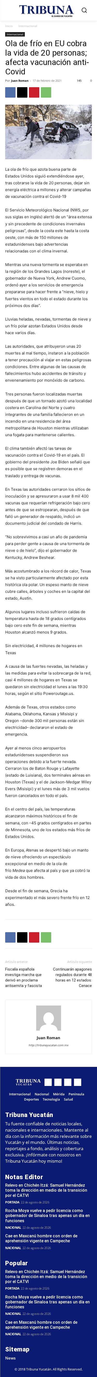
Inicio (9, 26)
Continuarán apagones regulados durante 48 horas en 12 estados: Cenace (72, 977)
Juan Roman (19, 80)
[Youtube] (77, 1082)
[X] (22, 92)
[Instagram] (58, 1082)
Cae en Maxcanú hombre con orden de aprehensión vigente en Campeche (41, 1238)
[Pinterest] (34, 92)
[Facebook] (10, 92)
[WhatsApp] (46, 92)
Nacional (13, 1227)
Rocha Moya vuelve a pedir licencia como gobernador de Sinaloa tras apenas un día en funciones (47, 1215)
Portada (12, 1202)
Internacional (27, 26)
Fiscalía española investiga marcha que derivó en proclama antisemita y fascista (23, 977)
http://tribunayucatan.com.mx (49, 1045)
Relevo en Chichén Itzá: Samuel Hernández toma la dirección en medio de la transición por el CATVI (46, 1190)
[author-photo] (48, 1030)
